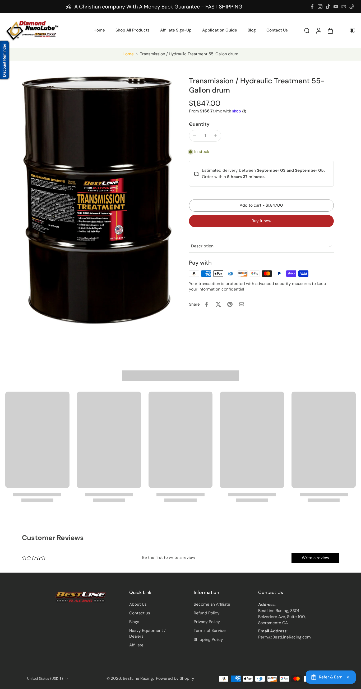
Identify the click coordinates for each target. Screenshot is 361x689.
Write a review (315, 557)
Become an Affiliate (212, 604)
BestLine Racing (138, 678)
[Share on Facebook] (206, 304)
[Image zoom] (97, 200)
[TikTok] (328, 6)
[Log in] (318, 30)
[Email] (344, 6)
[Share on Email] (241, 304)
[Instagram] (320, 6)
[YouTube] (336, 6)
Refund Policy (207, 613)
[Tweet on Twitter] (218, 304)
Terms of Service (210, 630)
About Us (138, 604)
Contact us (139, 613)
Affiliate (136, 645)
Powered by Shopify (175, 678)
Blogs (134, 621)
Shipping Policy (208, 639)
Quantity (199, 124)
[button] (261, 205)
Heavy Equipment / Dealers (147, 633)
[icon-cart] (330, 30)
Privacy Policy (207, 621)
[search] (307, 30)
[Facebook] (312, 6)
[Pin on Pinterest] (230, 304)
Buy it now (261, 221)
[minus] (194, 135)
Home (128, 54)
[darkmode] (349, 30)
